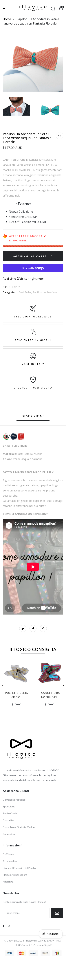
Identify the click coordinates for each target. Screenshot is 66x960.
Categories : (10, 292)
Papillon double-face (45, 292)
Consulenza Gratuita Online (19, 827)
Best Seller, (26, 292)
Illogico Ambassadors (15, 874)
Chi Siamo (8, 854)
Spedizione (9, 806)
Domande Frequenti (14, 799)
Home (7, 19)
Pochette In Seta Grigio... (16, 695)
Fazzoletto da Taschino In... (50, 695)
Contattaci (9, 820)
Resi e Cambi (10, 813)
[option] (16, 689)
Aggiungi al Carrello (33, 256)
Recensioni (9, 834)
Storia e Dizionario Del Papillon (20, 868)
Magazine (8, 881)
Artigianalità (10, 861)
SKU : (6, 287)
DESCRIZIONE (33, 416)
